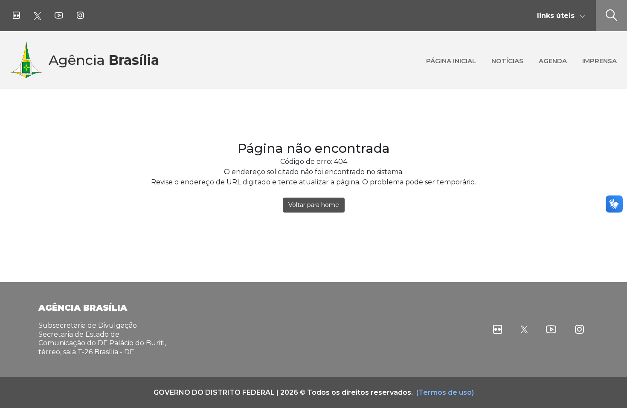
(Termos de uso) (445, 392)
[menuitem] (451, 60)
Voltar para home (313, 205)
